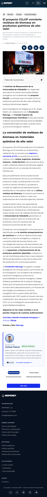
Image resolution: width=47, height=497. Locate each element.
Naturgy (20, 325)
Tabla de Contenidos (14, 80)
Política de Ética (8, 448)
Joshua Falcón (10, 43)
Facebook (24, 317)
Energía (18, 14)
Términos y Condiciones (11, 429)
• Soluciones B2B (8, 471)
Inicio (4, 14)
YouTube (7, 317)
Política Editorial (8, 445)
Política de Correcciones (11, 454)
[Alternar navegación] (44, 3)
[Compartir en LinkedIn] (36, 47)
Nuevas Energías (30, 14)
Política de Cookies (9, 435)
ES (38, 3)
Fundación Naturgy (14, 267)
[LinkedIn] (10, 492)
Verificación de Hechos (10, 451)
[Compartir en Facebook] (24, 47)
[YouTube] (36, 492)
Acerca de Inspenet (9, 426)
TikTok (13, 321)
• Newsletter (6, 468)
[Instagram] (30, 492)
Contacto (5, 482)
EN (33, 3)
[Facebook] (23, 492)
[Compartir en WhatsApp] (41, 47)
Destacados (34, 373)
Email (11, 362)
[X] (17, 492)
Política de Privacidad (10, 432)
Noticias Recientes (33, 377)
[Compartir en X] (30, 47)
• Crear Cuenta (7, 465)
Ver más (23, 386)
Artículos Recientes (13, 377)
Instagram (33, 317)
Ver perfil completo (23, 362)
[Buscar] (27, 3)
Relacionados (13, 373)
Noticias (10, 14)
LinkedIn (15, 317)
